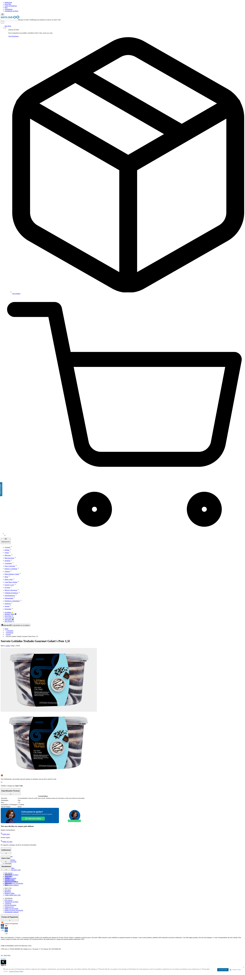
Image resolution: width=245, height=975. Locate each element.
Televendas (8, 863)
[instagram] (4, 959)
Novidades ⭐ (9, 612)
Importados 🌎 (9, 619)
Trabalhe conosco (10, 880)
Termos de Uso (9, 907)
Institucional (8, 2)
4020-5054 (6, 834)
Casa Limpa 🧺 (9, 618)
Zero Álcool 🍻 (9, 621)
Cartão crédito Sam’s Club (12, 870)
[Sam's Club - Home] (10, 18)
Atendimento (8, 9)
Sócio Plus (8, 4)
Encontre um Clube (10, 881)
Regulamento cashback (12, 885)
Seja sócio (8, 890)
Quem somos (9, 876)
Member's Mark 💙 (10, 614)
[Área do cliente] (5, 28)
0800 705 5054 (7, 841)
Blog (6, 7)
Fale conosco (9, 873)
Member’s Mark (9, 893)
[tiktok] (3, 959)
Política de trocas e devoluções (14, 883)
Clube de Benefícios (11, 6)
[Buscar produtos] (2, 22)
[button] (235, 969)
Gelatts (7, 646)
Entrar (17, 36)
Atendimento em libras (11, 11)
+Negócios (8, 903)
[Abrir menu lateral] (2, 14)
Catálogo (7, 878)
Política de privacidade (11, 908)
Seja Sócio (8, 26)
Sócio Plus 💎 (9, 616)
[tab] (49, 680)
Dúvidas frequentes (10, 878)
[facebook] (1, 959)
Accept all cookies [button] (223, 969)
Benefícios (8, 891)
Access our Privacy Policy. (16, 971)
